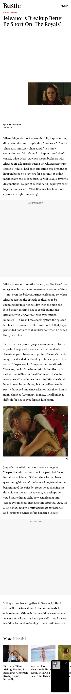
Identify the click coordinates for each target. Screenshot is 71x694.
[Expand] (54, 663)
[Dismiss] (65, 663)
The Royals (24, 163)
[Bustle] (12, 5)
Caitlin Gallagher (13, 124)
